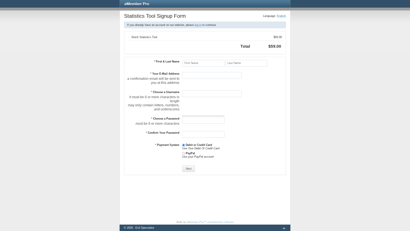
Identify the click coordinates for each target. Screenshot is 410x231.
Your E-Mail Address (164, 73)
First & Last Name (166, 61)
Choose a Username (165, 92)
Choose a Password (165, 118)
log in (198, 25)
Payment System (167, 145)
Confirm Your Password (162, 132)
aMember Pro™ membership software (210, 222)
